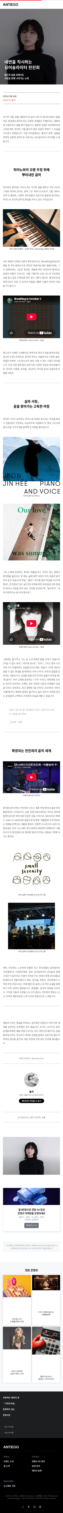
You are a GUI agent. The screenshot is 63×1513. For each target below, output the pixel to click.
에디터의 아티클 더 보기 (31, 1100)
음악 (32, 1117)
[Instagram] (34, 1507)
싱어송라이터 (23, 1117)
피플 (43, 1117)
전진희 (38, 1117)
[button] (54, 4)
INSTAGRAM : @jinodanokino (31, 1058)
